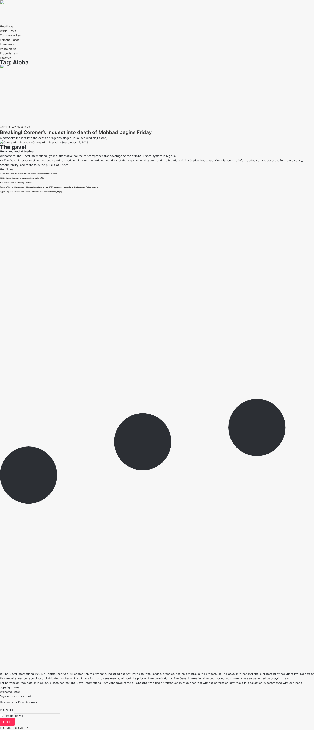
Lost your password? (14, 727)
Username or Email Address (18, 702)
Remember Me (13, 715)
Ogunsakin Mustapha (46, 142)
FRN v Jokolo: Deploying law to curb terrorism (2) (22, 178)
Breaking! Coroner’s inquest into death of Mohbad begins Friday (76, 132)
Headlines (23, 126)
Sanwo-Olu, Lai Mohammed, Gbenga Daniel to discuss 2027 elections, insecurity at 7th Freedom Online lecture (49, 187)
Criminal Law (8, 126)
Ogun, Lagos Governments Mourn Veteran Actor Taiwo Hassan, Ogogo (31, 192)
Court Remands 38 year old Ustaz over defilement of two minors (28, 174)
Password (6, 709)
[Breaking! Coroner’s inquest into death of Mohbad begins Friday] (39, 67)
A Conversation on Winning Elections (16, 183)
